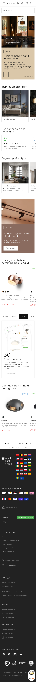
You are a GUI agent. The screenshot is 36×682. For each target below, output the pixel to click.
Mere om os (10, 374)
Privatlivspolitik (8, 552)
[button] (4, 3)
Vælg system (11, 248)
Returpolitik (7, 544)
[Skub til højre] (12, 74)
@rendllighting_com (18, 447)
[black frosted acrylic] (31, 417)
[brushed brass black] (5, 292)
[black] (8, 292)
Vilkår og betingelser (10, 540)
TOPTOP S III (6, 421)
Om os (23, 316)
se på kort (9, 618)
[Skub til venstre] (6, 74)
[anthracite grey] (3, 417)
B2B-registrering (10, 316)
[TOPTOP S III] (15, 405)
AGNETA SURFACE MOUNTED (11, 295)
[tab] (25, 76)
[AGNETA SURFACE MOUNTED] (15, 279)
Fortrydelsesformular (10, 548)
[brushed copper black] (3, 292)
